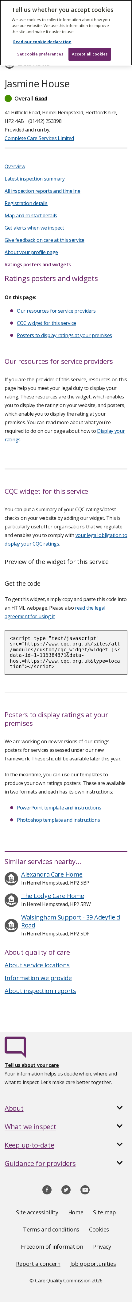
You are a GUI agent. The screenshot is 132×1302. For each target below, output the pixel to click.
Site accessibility (37, 1212)
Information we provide (38, 978)
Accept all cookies (89, 54)
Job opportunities (93, 1263)
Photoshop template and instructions (58, 820)
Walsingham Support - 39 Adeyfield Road (70, 921)
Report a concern (38, 1263)
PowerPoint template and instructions (59, 807)
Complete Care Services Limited (39, 138)
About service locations (37, 965)
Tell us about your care (32, 1065)
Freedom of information (52, 1246)
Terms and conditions (51, 1229)
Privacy (102, 1246)
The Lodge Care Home (52, 896)
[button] (66, 98)
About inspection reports (40, 991)
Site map (104, 1212)
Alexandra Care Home (51, 874)
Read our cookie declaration (42, 41)
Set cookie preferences (40, 54)
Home (75, 1212)
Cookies (99, 1229)
